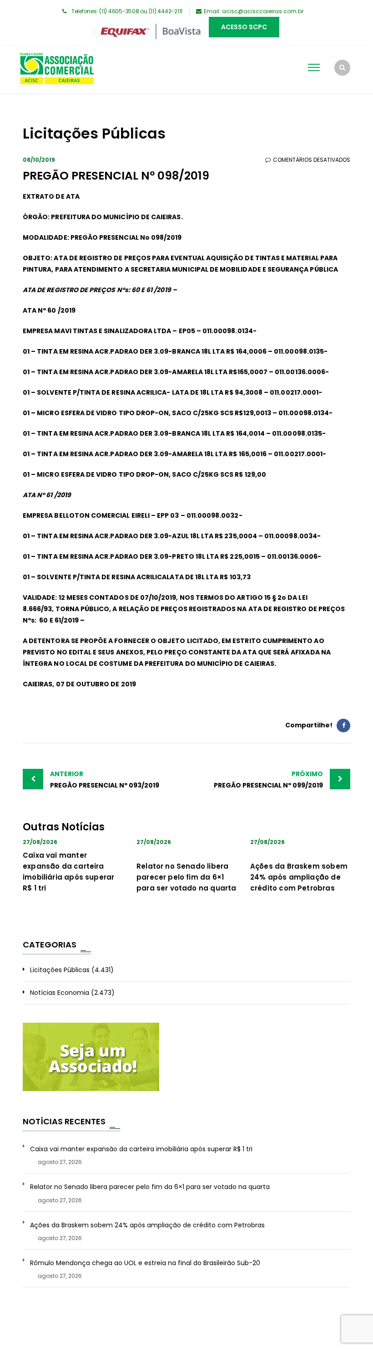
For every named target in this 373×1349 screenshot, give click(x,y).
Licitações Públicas (60, 969)
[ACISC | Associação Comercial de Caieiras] (56, 70)
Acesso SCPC (244, 26)
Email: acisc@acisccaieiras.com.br (253, 11)
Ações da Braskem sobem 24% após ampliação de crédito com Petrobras (299, 877)
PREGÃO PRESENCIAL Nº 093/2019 (104, 779)
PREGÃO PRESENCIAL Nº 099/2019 (268, 779)
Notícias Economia (59, 992)
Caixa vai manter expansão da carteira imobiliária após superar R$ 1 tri (141, 1149)
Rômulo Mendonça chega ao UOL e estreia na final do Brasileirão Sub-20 (145, 1263)
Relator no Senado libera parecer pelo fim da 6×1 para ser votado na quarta (186, 877)
